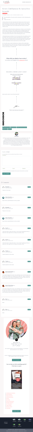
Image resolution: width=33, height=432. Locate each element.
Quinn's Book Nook (9, 271)
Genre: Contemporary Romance (22, 127)
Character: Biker (13, 127)
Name (4, 168)
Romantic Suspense (9, 402)
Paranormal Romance (10, 401)
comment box (22, 60)
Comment (4, 155)
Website (23, 168)
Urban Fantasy (8, 405)
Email (14, 168)
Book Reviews (5, 13)
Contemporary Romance (10, 393)
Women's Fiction (9, 406)
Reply (29, 197)
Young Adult (8, 408)
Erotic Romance (9, 394)
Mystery (7, 398)
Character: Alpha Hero (6, 127)
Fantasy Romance (9, 395)
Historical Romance (9, 397)
